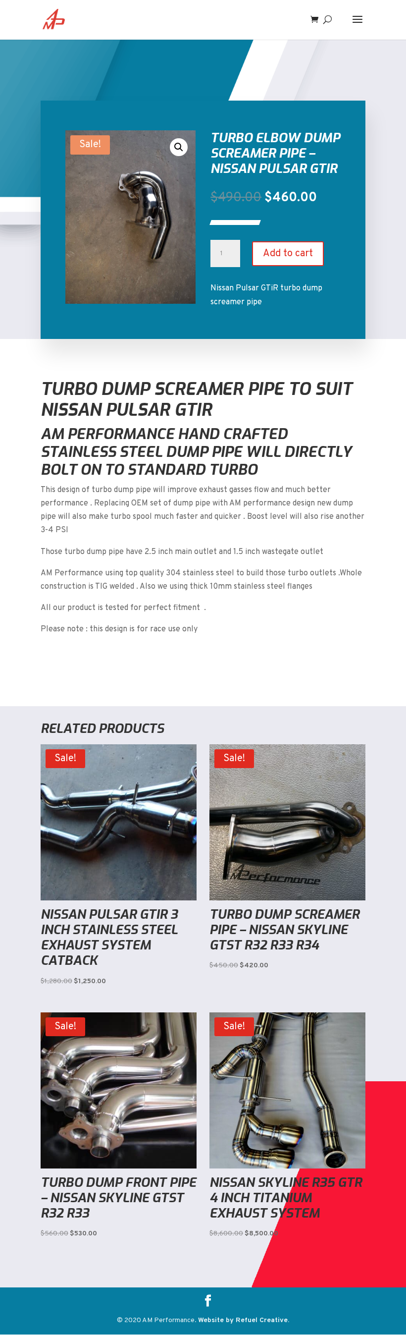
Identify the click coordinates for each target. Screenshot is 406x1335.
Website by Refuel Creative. (243, 1320)
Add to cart (288, 253)
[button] (179, 147)
